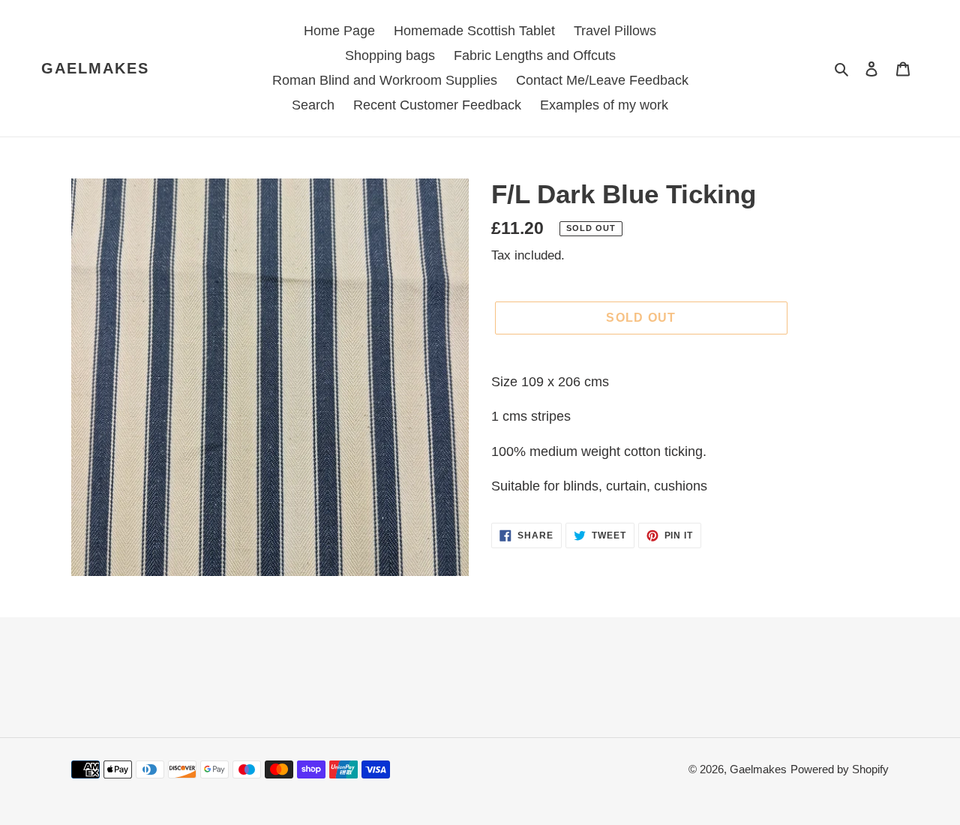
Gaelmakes (95, 68)
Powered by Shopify (839, 769)
